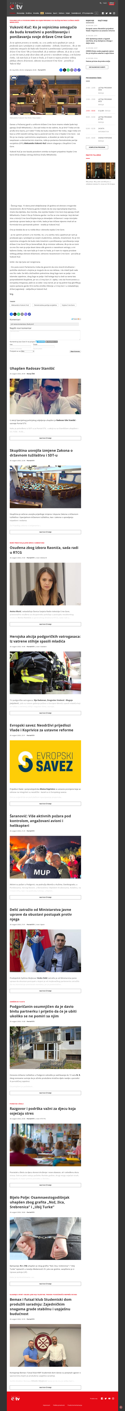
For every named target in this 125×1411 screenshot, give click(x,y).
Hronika (36, 13)
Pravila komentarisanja (75, 1405)
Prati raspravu (79, 319)
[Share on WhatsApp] (68, 70)
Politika (12, 13)
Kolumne (48, 13)
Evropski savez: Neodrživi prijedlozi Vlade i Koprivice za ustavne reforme (100, 29)
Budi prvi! (30, 324)
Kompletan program (97, 147)
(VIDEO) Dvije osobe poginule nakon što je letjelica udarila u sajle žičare (100, 52)
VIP (42, 13)
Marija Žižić (31, 374)
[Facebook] (103, 13)
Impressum (46, 1405)
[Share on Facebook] (60, 70)
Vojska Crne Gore (68, 305)
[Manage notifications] (120, 1407)
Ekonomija (20, 13)
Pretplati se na (15, 351)
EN (96, 13)
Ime (11, 344)
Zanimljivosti (76, 13)
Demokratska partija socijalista (45, 305)
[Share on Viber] (75, 70)
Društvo (29, 13)
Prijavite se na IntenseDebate (40, 342)
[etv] (16, 6)
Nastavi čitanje (45, 438)
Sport (55, 13)
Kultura (61, 13)
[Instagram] (114, 13)
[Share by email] (71, 70)
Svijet (68, 13)
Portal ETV (42, 70)
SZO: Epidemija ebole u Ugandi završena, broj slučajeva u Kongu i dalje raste (99, 41)
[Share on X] (64, 70)
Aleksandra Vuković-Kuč (20, 305)
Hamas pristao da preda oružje (98, 61)
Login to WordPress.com (51, 342)
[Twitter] (106, 13)
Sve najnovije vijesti (97, 67)
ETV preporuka (87, 13)
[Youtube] (110, 13)
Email (35, 344)
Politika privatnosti (59, 1405)
